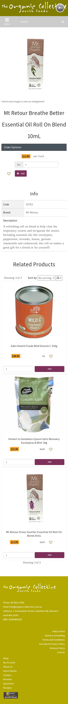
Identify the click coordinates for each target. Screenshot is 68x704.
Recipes (7, 687)
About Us (8, 666)
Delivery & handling (55, 635)
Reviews (7, 679)
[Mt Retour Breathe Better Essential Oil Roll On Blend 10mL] (34, 64)
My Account (9, 662)
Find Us (61, 652)
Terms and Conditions (53, 639)
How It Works (10, 670)
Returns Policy (57, 648)
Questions (8, 683)
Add (23, 173)
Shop (6, 658)
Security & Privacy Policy (52, 643)
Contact (7, 675)
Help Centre (58, 631)
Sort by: (32, 277)
